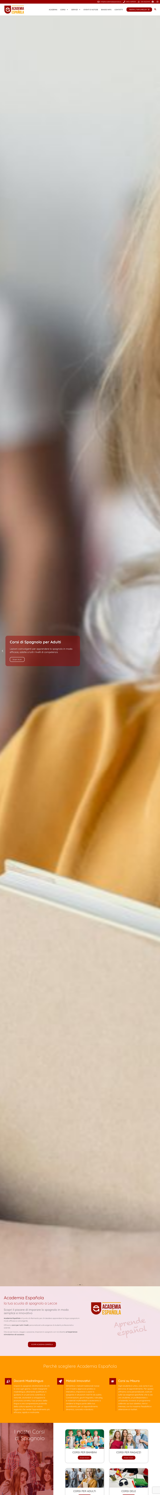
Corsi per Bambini (84, 1452)
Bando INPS (106, 10)
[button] (2, 651)
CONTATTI (119, 10)
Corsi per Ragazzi (128, 1452)
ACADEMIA (53, 10)
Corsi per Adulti (84, 1491)
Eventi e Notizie (91, 10)
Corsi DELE (128, 1491)
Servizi (74, 10)
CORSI (62, 10)
